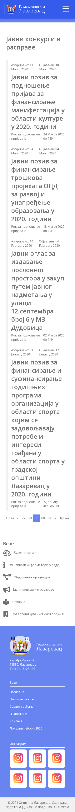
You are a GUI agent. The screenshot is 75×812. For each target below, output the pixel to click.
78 (30, 518)
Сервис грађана (21, 706)
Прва (10, 518)
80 (43, 518)
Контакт (16, 721)
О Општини (18, 714)
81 (49, 518)
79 (36, 518)
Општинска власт (23, 699)
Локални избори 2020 (26, 728)
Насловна (17, 692)
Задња (64, 518)
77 (23, 518)
